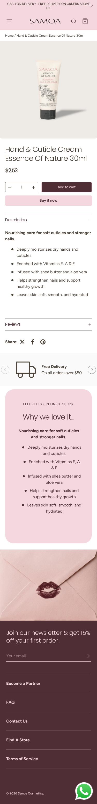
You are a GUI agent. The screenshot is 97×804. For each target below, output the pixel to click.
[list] (48, 90)
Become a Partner (23, 683)
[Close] (92, 6)
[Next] (92, 370)
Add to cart (67, 187)
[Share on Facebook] (32, 342)
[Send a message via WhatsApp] (84, 791)
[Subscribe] (84, 656)
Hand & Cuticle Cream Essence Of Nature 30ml (50, 35)
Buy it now (48, 200)
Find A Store (18, 739)
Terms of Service (22, 758)
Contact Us (16, 721)
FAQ (10, 702)
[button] (85, 21)
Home (9, 35)
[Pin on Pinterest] (43, 342)
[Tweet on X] (22, 342)
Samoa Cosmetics (30, 793)
